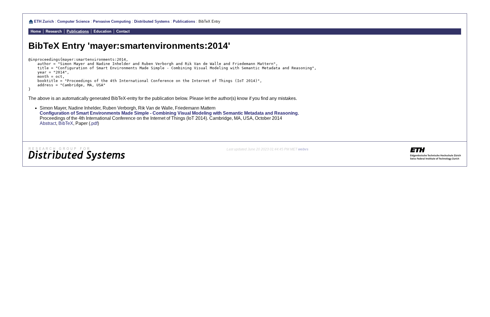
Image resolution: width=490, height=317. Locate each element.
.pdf (94, 123)
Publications (184, 21)
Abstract (48, 123)
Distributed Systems (152, 21)
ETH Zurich (44, 21)
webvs (303, 149)
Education (102, 31)
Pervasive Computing (112, 21)
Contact (123, 31)
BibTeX (65, 123)
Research (54, 31)
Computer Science (73, 21)
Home (36, 31)
